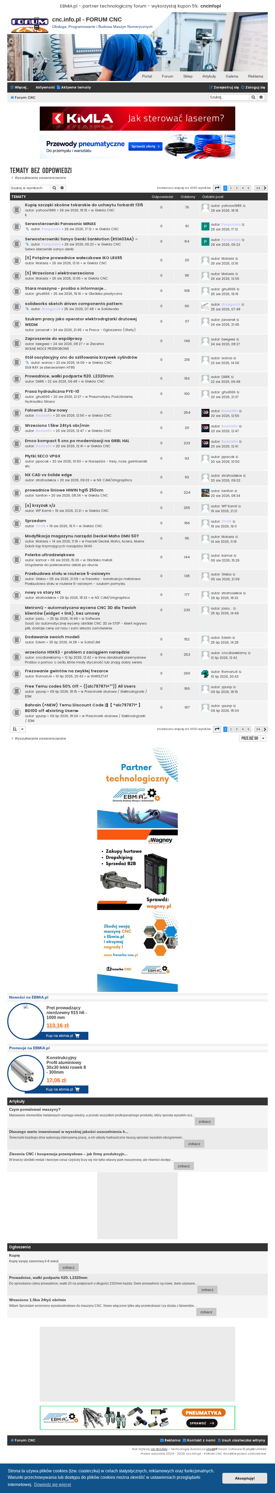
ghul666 (43, 293)
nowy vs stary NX (43, 592)
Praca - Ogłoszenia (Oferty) (112, 330)
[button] (217, 188)
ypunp (41, 691)
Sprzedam (35, 520)
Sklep (188, 76)
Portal (147, 76)
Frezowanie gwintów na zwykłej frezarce (66, 671)
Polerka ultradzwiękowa (49, 554)
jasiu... (41, 618)
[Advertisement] (137, 1205)
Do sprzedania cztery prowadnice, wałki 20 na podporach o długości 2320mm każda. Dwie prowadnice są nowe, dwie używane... (111, 1283)
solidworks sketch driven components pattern (73, 303)
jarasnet (42, 330)
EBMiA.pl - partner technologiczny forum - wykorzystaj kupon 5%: (129, 6)
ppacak (42, 461)
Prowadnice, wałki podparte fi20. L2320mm (69, 376)
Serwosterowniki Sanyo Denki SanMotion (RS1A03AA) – (81, 239)
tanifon (42, 495)
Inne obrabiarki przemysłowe (122, 657)
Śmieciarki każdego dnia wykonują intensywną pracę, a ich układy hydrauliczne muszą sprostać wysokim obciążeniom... (104, 1137)
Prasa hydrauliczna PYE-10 (52, 391)
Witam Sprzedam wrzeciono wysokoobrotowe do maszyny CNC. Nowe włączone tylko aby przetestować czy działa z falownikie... (110, 1306)
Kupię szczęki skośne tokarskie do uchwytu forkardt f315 (84, 205)
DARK (40, 381)
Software (92, 618)
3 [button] (237, 188)
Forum (167, 76)
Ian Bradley (159, 1449)
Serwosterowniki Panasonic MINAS (60, 223)
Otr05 (41, 526)
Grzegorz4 (51, 309)
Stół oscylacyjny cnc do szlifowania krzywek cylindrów (81, 357)
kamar (41, 560)
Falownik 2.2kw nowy (46, 410)
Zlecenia (97, 344)
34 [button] (258, 188)
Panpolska (51, 229)
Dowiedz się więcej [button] (52, 1484)
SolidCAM (92, 642)
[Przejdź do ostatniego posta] (244, 205)
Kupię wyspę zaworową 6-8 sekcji (42, 1261)
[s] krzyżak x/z (40, 505)
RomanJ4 (44, 676)
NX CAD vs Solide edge (48, 475)
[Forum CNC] (29, 23)
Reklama (255, 76)
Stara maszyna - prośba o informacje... (66, 288)
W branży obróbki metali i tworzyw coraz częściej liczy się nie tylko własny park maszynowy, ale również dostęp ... (99, 1160)
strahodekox (46, 480)
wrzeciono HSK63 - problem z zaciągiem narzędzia (77, 652)
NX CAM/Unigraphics (114, 480)
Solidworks (110, 309)
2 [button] (231, 188)
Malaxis (42, 263)
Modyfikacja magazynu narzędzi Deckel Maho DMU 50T (82, 536)
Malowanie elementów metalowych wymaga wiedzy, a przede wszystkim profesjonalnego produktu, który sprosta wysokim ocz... (110, 1115)
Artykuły (209, 76)
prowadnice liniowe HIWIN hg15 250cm (64, 490)
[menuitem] (73, 87)
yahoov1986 (46, 210)
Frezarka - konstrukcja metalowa (113, 579)
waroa (47, 362)
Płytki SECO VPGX (42, 456)
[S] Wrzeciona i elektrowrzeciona (59, 273)
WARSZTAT (99, 676)
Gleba (41, 579)
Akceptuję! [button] (245, 1478)
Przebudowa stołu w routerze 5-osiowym (67, 573)
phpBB (210, 1449)
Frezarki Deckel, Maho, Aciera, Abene (114, 541)
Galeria (232, 76)
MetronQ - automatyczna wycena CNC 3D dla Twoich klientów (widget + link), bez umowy (80, 610)
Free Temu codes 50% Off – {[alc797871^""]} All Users (80, 686)
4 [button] (243, 188)
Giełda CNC (105, 210)
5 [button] (248, 188)
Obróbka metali (99, 560)
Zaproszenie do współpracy (53, 338)
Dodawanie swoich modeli (52, 637)
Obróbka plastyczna (105, 293)
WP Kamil (43, 510)
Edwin (40, 642)
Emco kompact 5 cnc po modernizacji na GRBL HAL (77, 440)
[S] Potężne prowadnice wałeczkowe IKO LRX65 (73, 258)
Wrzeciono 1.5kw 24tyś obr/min (57, 425)
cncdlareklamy (48, 657)
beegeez (42, 344)
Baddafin (44, 415)
